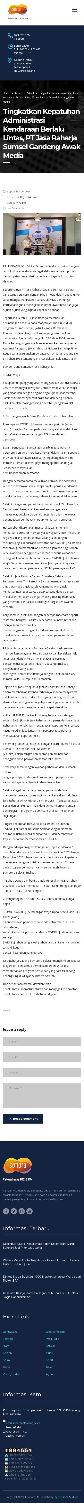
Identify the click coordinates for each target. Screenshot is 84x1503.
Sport (49, 1359)
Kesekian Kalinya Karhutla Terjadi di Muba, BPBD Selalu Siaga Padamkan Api (40, 1295)
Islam (6, 1345)
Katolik (50, 1345)
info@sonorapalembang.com (22, 1423)
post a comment (25, 1118)
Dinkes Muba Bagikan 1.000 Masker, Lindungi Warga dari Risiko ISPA (42, 1278)
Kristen (7, 1352)
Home (6, 93)
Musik (49, 1352)
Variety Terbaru (12, 1374)
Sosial (6, 1359)
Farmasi (8, 1338)
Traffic (7, 1366)
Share (6, 1010)
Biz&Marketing (55, 1331)
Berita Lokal (10, 1331)
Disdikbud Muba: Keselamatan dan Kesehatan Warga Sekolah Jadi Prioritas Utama (39, 1245)
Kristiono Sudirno (68, 1497)
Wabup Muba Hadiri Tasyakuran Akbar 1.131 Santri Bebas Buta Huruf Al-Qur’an (41, 1262)
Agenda (51, 1374)
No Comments (16, 208)
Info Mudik (52, 1338)
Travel (49, 1366)
